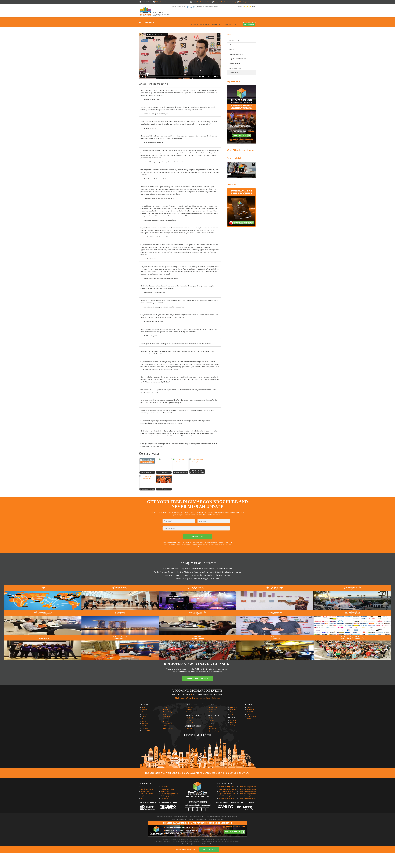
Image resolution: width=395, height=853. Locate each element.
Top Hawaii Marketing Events (227, 794)
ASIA (230, 705)
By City (195, 694)
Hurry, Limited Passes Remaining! (225, 2)
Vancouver (189, 712)
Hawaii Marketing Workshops (248, 798)
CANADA (189, 705)
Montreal (189, 707)
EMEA (249, 714)
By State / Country (206, 694)
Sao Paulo (189, 723)
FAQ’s (142, 798)
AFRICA (210, 724)
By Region (218, 694)
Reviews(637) (246, 7)
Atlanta (144, 707)
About (231, 45)
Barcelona (212, 710)
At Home (250, 712)
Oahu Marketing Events (181, 816)
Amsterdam (213, 707)
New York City (167, 712)
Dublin (211, 712)
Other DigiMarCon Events (247, 2)
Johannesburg (213, 731)
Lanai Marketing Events (213, 816)
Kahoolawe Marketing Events (197, 819)
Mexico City (190, 718)
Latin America (251, 716)
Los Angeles (146, 730)
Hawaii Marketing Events (226, 787)
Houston (145, 726)
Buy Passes (164, 787)
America (249, 707)
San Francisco (167, 723)
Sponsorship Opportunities (169, 794)
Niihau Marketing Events (215, 819)
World (249, 719)
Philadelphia (166, 716)
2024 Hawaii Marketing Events (227, 789)
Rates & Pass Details (167, 789)
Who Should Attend (236, 54)
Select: (174, 694)
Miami (165, 707)
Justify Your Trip (235, 68)
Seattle (165, 726)
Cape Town (213, 728)
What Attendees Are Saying (240, 150)
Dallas (144, 716)
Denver (144, 719)
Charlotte (145, 712)
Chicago (144, 714)
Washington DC (168, 728)
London (189, 728)
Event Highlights (235, 158)
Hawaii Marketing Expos (226, 798)
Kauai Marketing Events (179, 819)
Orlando (165, 714)
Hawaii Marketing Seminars (247, 794)
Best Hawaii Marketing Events (227, 791)
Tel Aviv (211, 720)
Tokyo (232, 714)
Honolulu (145, 723)
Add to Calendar (160, 2)
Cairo (211, 726)
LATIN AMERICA (192, 715)
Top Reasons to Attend (237, 59)
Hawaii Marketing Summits (247, 796)
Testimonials (233, 73)
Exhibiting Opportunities (168, 796)
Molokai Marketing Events (230, 816)
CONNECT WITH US (197, 802)
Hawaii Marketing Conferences (227, 796)
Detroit (144, 721)
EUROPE (211, 705)
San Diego (166, 721)
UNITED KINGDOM (193, 726)
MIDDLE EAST (213, 715)
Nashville (165, 710)
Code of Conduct (197, 844)
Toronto (189, 710)
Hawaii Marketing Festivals (247, 787)
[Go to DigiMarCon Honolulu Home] (145, 16)
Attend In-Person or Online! (202, 2)
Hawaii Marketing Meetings (247, 789)
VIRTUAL (249, 705)
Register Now (234, 40)
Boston (144, 710)
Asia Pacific (250, 709)
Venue (231, 49)
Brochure (231, 184)
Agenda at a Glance (147, 789)
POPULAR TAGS (224, 783)
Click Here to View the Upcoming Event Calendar (197, 698)
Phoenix (165, 719)
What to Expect (145, 791)
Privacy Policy (186, 844)
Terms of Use (208, 844)
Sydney (232, 725)
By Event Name (184, 694)
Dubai (211, 718)
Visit (229, 34)
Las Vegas (145, 728)
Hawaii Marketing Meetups (247, 791)
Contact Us (164, 798)
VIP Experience (234, 63)
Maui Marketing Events (197, 816)
